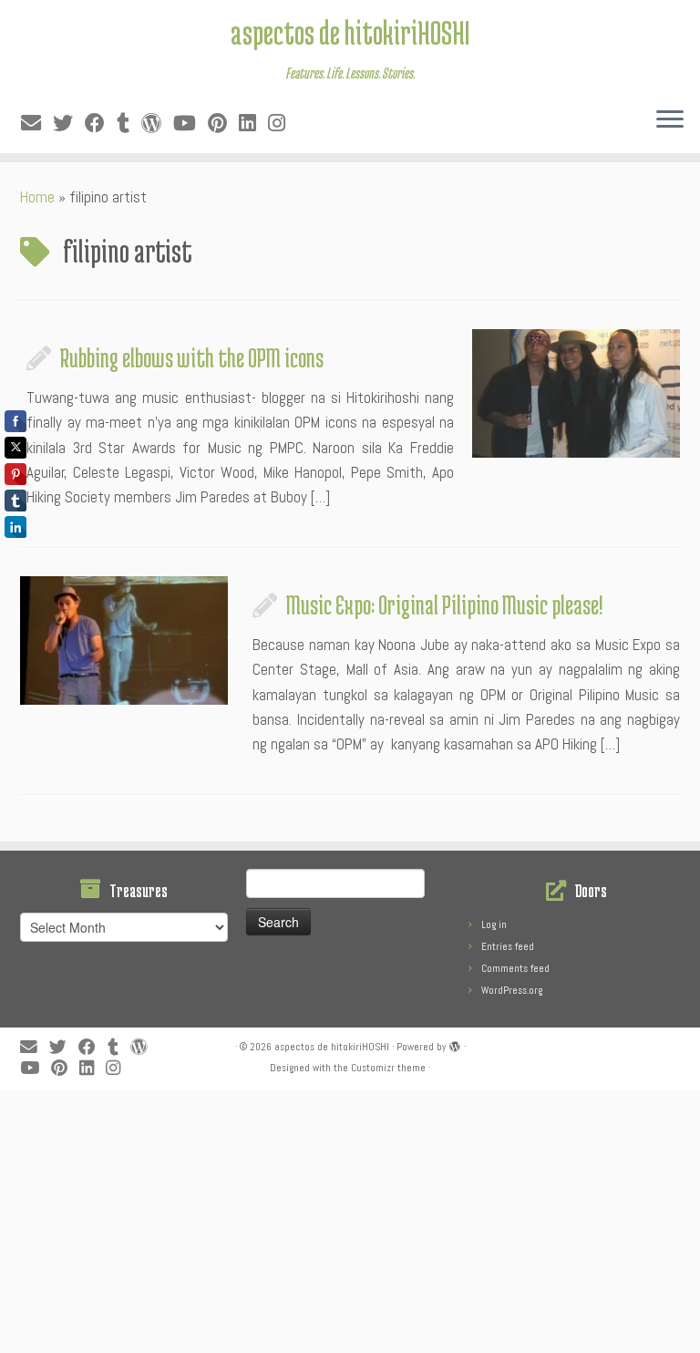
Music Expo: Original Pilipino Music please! (444, 604)
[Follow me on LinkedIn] (253, 123)
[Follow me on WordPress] (157, 123)
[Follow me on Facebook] (101, 123)
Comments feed (515, 968)
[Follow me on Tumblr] (129, 123)
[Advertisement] (350, 1218)
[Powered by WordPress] (454, 1044)
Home (37, 197)
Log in (494, 924)
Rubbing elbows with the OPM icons (192, 357)
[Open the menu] (670, 120)
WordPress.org (511, 990)
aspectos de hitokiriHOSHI (350, 32)
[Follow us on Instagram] (282, 123)
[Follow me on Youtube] (190, 123)
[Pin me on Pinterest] (223, 123)
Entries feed (507, 946)
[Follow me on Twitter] (69, 123)
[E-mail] (37, 123)
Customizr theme (388, 1067)
